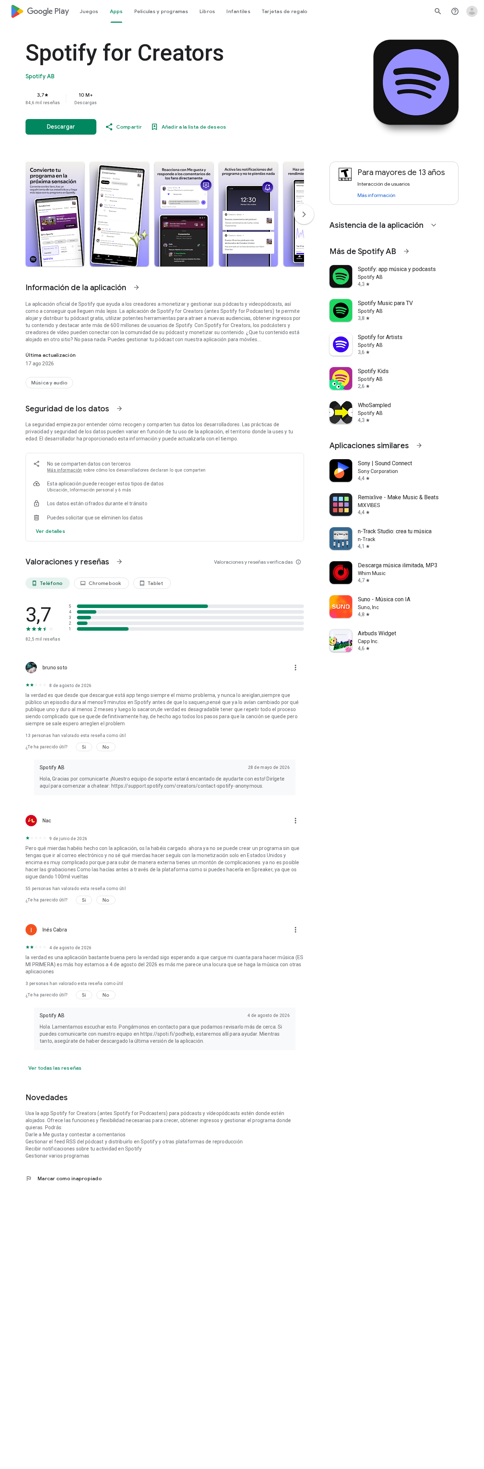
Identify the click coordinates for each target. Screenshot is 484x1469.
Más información (64, 470)
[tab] (89, 11)
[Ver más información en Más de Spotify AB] (406, 251)
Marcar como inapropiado (64, 1178)
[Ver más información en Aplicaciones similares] (419, 445)
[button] (55, 214)
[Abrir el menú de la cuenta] (471, 11)
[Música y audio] (49, 382)
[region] (167, 98)
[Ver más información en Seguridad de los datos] (119, 408)
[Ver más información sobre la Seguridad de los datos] (50, 531)
